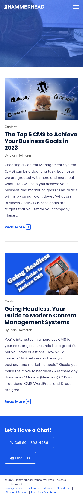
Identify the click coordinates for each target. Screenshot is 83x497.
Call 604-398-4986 (30, 442)
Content (11, 127)
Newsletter (64, 488)
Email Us (22, 457)
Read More (15, 227)
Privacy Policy (13, 488)
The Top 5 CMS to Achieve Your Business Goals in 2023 (41, 141)
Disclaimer (32, 488)
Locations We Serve (43, 492)
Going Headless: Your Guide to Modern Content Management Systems (41, 315)
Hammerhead (24, 7)
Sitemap (48, 488)
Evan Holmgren (20, 155)
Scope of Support (17, 492)
